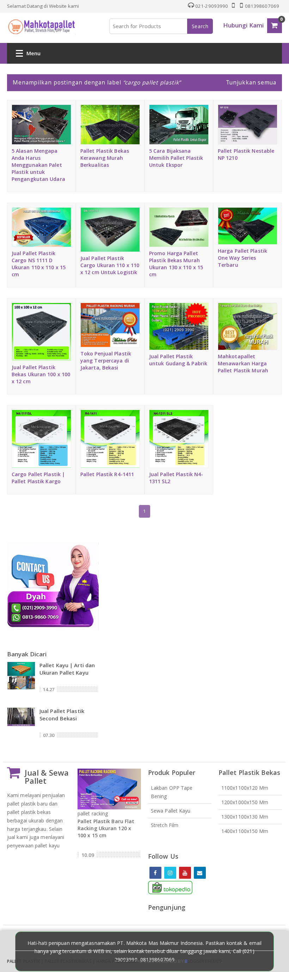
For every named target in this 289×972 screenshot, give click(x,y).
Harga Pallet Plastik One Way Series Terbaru (242, 257)
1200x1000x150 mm (245, 802)
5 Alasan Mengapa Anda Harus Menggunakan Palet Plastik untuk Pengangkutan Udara (38, 164)
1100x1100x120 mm (245, 787)
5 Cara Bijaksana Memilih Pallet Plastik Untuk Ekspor (176, 157)
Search (200, 26)
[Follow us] (170, 873)
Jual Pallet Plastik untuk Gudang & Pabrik (178, 360)
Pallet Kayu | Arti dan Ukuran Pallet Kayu (67, 669)
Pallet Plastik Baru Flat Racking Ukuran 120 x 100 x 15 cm (106, 828)
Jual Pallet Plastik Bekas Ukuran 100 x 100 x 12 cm (41, 374)
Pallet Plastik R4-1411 (107, 474)
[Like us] (155, 873)
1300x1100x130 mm (245, 816)
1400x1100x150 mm (245, 831)
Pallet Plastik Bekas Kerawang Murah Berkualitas (104, 157)
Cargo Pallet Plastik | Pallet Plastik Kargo (38, 478)
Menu (33, 53)
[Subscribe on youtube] (185, 873)
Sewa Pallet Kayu (171, 810)
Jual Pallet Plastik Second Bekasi (61, 714)
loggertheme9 (203, 961)
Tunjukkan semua (251, 82)
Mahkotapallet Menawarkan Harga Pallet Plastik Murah (243, 363)
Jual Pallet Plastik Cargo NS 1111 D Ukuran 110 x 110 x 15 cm (39, 264)
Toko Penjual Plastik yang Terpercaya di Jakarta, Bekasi (105, 360)
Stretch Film (164, 825)
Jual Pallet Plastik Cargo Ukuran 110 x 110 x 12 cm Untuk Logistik (109, 265)
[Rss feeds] (200, 873)
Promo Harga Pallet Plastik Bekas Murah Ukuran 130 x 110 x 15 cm (176, 264)
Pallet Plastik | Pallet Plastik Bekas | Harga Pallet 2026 (72, 961)
